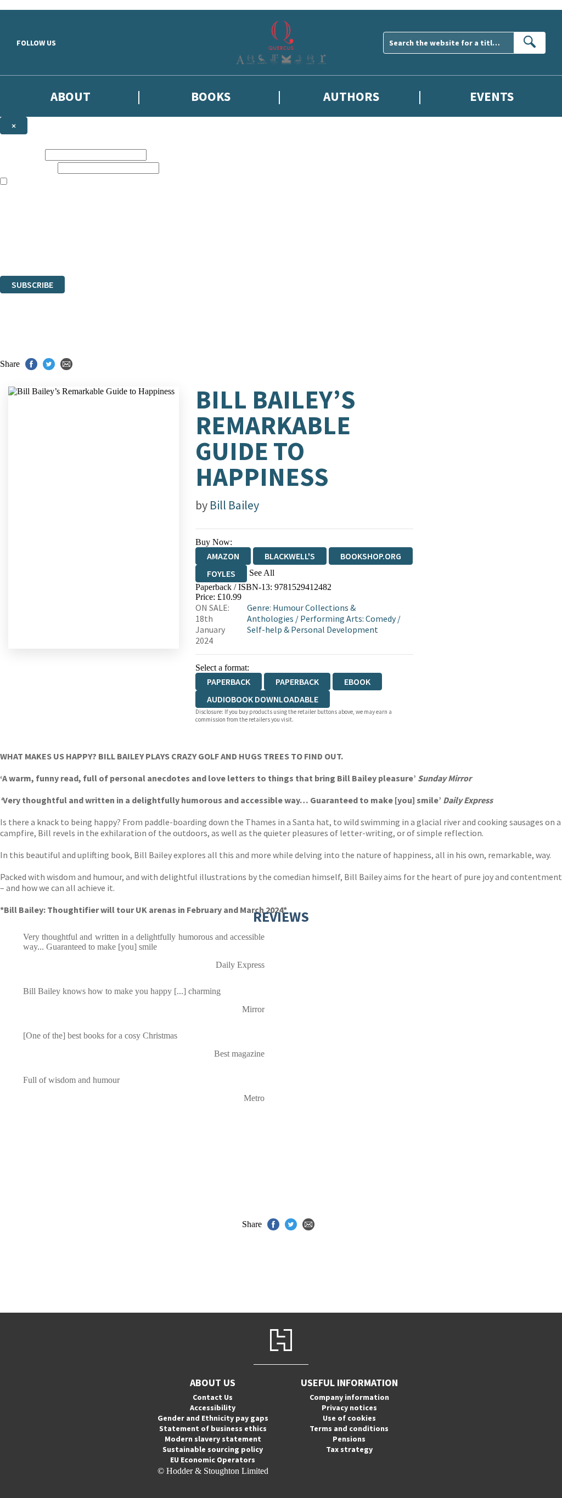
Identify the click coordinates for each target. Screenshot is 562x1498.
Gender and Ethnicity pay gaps (213, 1418)
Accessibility (212, 1407)
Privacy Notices (217, 241)
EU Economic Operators (212, 1460)
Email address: (27, 167)
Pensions (349, 1439)
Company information (349, 1397)
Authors (351, 96)
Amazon (223, 556)
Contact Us (213, 1397)
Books (211, 96)
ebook (357, 681)
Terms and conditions (349, 1428)
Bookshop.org (370, 556)
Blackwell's (290, 556)
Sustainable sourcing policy (212, 1449)
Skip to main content (35, 4)
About (70, 96)
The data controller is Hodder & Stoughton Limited (88, 221)
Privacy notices (349, 1407)
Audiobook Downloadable (262, 699)
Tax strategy (349, 1449)
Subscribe (32, 284)
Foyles (221, 573)
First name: (21, 154)
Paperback (297, 681)
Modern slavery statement (213, 1439)
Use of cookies (349, 1418)
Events (492, 96)
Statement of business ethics (213, 1428)
